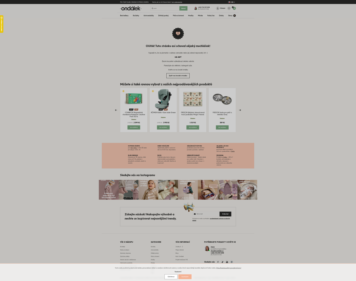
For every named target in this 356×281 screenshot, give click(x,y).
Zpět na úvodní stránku (178, 75)
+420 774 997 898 (217, 253)
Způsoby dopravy (125, 253)
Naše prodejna (124, 250)
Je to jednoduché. (177, 2)
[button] (133, 126)
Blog (177, 253)
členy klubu (133, 148)
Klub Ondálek (180, 256)
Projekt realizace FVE (182, 259)
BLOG (159, 155)
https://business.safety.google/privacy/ (228, 268)
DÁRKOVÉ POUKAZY (193, 155)
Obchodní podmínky (126, 263)
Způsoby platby (124, 256)
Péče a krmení (155, 256)
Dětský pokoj (155, 253)
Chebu (233, 151)
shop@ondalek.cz (217, 251)
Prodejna (219, 155)
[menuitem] (125, 15)
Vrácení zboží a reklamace (128, 259)
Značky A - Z (179, 246)
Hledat (183, 8)
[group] (134, 110)
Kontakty (122, 246)
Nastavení (178, 271)
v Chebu (224, 157)
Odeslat (225, 214)
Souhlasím (184, 276)
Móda (153, 263)
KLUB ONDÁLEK (133, 155)
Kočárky (153, 246)
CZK (232, 2)
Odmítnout (171, 276)
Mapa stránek (180, 250)
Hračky (153, 259)
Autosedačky (154, 250)
